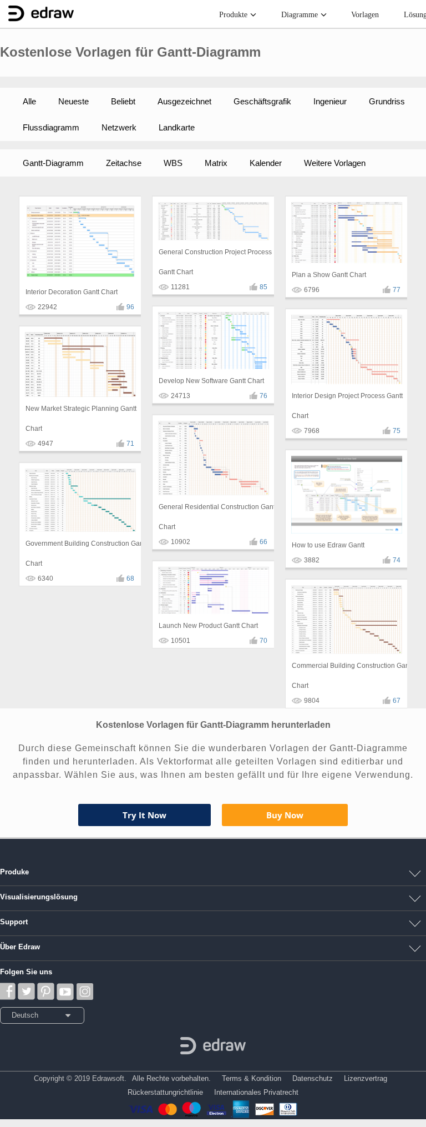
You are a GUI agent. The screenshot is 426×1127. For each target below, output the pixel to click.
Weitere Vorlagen (335, 163)
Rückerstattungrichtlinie (165, 1092)
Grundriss (387, 101)
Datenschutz (312, 1078)
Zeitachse (123, 163)
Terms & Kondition (251, 1078)
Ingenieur (330, 101)
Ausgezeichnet (184, 101)
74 (396, 560)
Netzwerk (119, 127)
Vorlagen (365, 15)
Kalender (266, 163)
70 (263, 641)
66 (263, 542)
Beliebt (123, 101)
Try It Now (144, 815)
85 (263, 287)
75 (396, 431)
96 (130, 307)
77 (396, 290)
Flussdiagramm (51, 127)
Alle (29, 101)
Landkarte (177, 127)
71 (130, 443)
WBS (173, 163)
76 (263, 396)
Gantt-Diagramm (53, 163)
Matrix (216, 163)
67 (396, 701)
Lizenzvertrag (365, 1078)
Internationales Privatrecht (256, 1092)
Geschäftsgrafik (262, 101)
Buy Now (284, 815)
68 (130, 578)
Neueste (73, 101)
